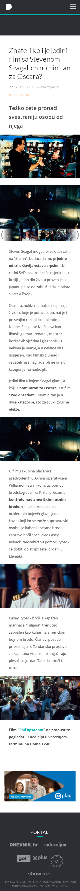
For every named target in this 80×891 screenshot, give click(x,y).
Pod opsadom (31, 729)
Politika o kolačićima (25, 886)
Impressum (11, 882)
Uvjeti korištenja (30, 882)
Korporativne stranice (54, 886)
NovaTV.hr (9, 7)
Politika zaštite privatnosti (59, 882)
